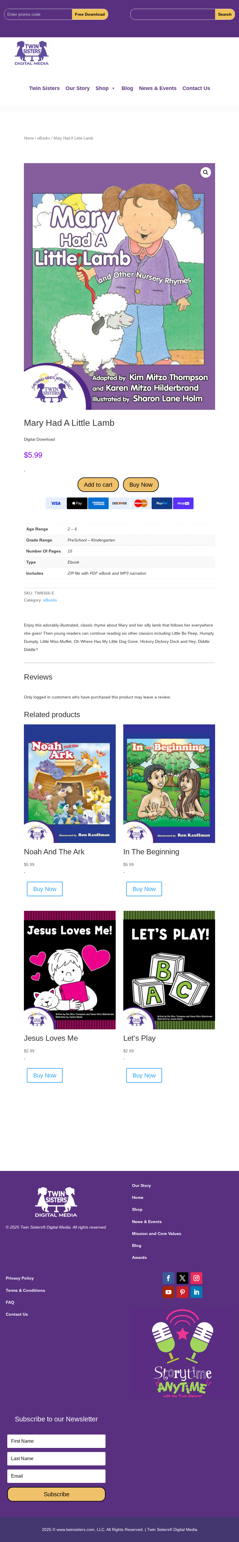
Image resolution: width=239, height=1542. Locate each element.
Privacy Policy (20, 1278)
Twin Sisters (44, 88)
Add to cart (98, 484)
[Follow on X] (182, 1278)
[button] (206, 172)
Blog (127, 88)
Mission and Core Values (156, 1233)
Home (29, 138)
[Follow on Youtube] (168, 1292)
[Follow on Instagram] (196, 1278)
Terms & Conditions (25, 1290)
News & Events (158, 88)
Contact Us (196, 88)
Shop (102, 88)
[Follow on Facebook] (168, 1278)
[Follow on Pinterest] (182, 1292)
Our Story (78, 88)
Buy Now (140, 484)
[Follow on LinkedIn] (196, 1292)
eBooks (43, 138)
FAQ (10, 1302)
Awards (139, 1257)
